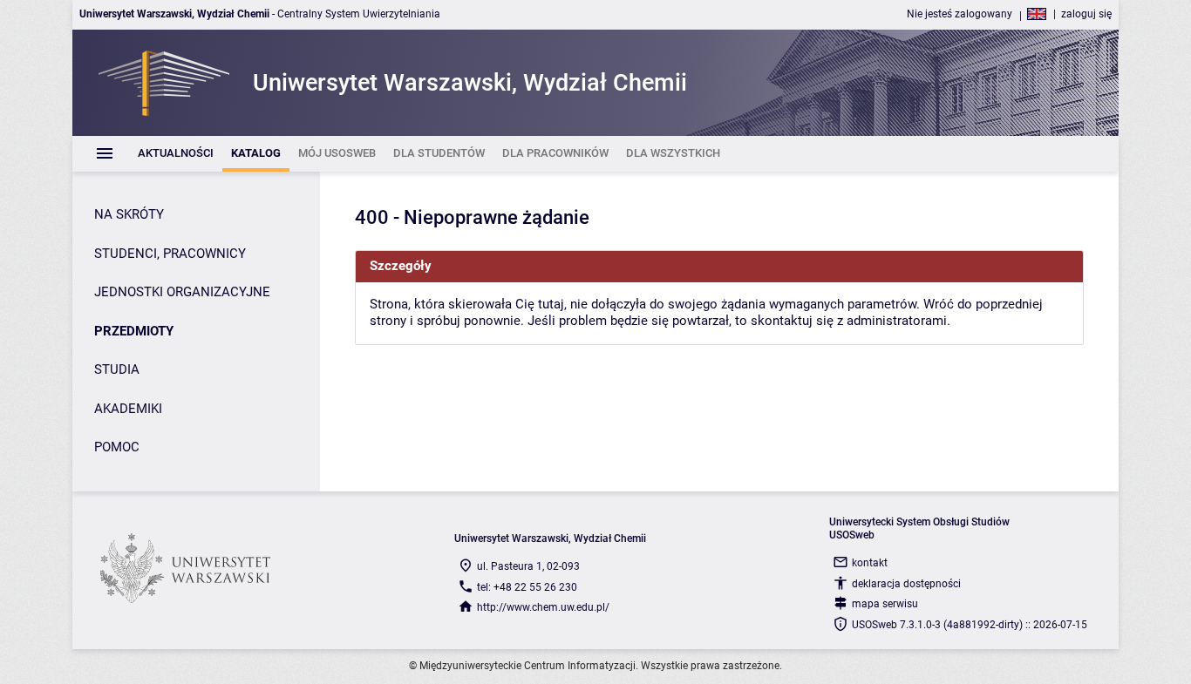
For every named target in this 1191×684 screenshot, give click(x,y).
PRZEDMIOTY (134, 331)
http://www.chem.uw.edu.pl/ (543, 607)
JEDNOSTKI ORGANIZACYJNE (182, 292)
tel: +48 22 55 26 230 (527, 587)
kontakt (870, 563)
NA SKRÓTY (129, 214)
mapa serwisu (885, 604)
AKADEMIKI (128, 408)
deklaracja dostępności (906, 584)
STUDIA (117, 369)
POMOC (117, 447)
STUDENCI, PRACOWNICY (170, 253)
